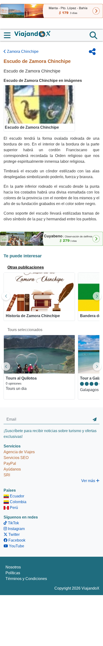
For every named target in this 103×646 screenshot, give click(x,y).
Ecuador (16, 496)
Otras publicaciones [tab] (25, 267)
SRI (7, 475)
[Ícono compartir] (92, 51)
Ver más (88, 481)
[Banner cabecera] (51, 11)
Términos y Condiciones (26, 579)
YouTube (16, 546)
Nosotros (13, 567)
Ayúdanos (12, 469)
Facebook (16, 540)
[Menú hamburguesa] (9, 35)
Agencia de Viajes (19, 452)
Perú (13, 508)
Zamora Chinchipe (22, 51)
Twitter (13, 534)
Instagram (16, 529)
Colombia (17, 502)
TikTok (13, 523)
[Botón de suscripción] (94, 419)
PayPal (10, 463)
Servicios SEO (16, 458)
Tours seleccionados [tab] (24, 330)
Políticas (13, 573)
